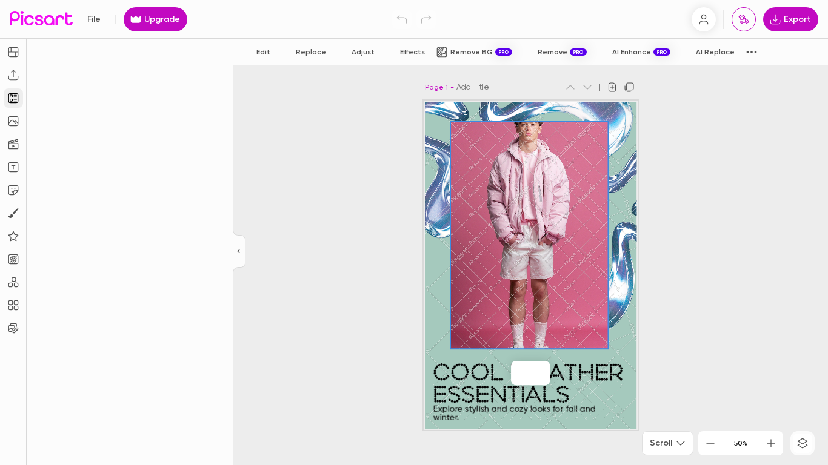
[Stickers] (13, 190)
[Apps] (13, 282)
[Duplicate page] (629, 87)
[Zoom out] (710, 443)
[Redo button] (426, 19)
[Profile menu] (704, 19)
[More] (544, 373)
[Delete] (532, 373)
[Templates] (13, 98)
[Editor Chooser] (239, 251)
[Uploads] (13, 75)
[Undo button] (402, 19)
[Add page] (612, 87)
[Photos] (13, 121)
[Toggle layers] (802, 443)
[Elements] (13, 236)
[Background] (13, 259)
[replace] (517, 373)
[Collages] (13, 305)
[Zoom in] (771, 443)
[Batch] (13, 328)
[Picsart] (41, 19)
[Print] (744, 19)
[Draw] (13, 213)
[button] (414, 232)
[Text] (13, 167)
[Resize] (13, 52)
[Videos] (13, 144)
